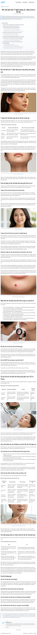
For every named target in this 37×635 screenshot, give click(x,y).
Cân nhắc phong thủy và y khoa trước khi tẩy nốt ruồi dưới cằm (12, 41)
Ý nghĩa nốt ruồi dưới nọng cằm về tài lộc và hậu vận (11, 26)
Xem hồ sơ (7, 627)
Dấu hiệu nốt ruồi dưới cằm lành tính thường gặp (11, 33)
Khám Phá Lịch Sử (7, 633)
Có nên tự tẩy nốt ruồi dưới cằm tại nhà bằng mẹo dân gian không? (13, 46)
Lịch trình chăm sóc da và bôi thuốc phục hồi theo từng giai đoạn (13, 39)
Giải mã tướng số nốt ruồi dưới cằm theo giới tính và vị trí (12, 27)
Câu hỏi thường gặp (6, 43)
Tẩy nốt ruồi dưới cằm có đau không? (9, 44)
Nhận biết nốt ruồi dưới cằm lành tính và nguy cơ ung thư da (12, 32)
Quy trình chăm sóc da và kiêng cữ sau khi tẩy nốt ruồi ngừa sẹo (13, 37)
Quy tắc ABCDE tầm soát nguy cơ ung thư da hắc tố (11, 35)
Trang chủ (2, 6)
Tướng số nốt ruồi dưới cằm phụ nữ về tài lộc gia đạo (11, 28)
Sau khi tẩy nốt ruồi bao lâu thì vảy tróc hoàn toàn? (11, 45)
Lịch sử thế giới (24, 2)
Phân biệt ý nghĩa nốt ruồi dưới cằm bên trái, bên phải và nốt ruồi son (14, 31)
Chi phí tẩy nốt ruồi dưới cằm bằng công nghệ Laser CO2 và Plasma (13, 36)
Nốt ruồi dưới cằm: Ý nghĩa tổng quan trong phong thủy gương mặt (13, 24)
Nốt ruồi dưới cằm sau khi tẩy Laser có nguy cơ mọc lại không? (13, 48)
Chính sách (30, 633)
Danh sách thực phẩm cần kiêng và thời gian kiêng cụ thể (12, 40)
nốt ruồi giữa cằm (8, 241)
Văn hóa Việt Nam (31, 2)
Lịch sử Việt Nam (18, 2)
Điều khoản (25, 633)
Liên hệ (34, 633)
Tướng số (7, 6)
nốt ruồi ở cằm (16, 120)
